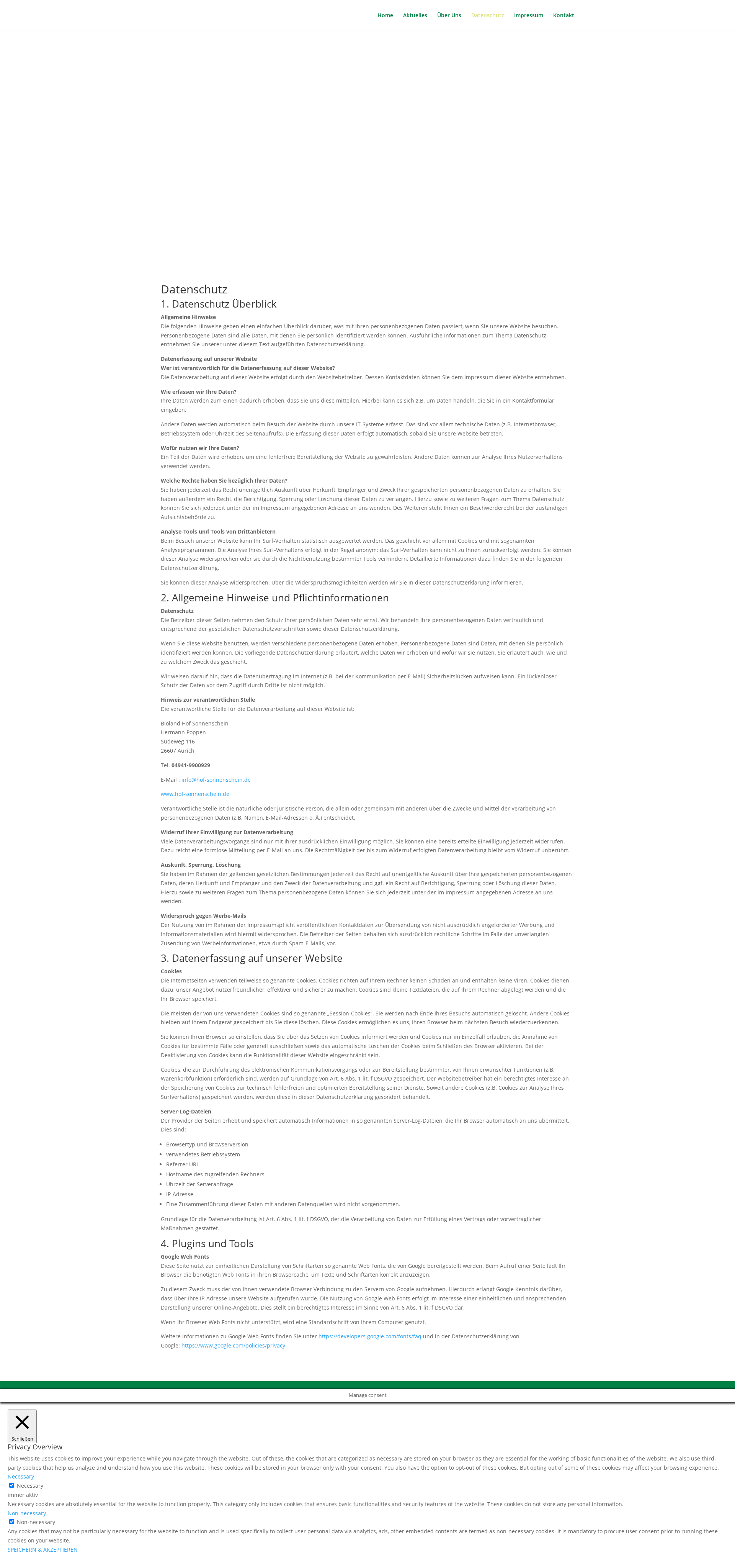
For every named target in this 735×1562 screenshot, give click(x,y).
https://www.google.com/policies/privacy (233, 1345)
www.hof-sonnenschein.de (195, 793)
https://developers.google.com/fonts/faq (369, 1336)
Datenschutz (487, 16)
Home (385, 16)
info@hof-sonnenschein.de (216, 779)
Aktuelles (415, 16)
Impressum (528, 16)
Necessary (30, 1485)
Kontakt (563, 16)
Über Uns (449, 16)
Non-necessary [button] (27, 1513)
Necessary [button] (21, 1476)
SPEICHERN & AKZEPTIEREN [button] (43, 1549)
